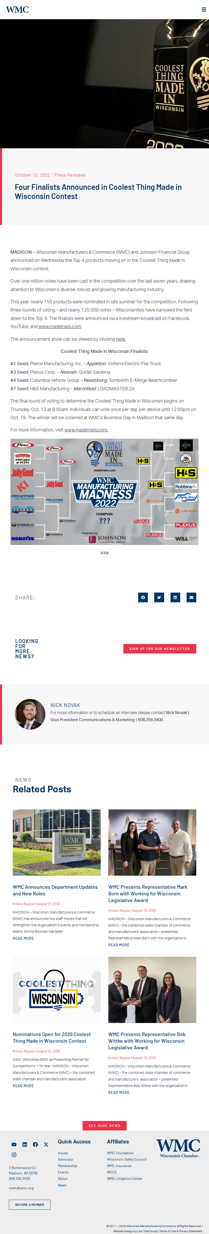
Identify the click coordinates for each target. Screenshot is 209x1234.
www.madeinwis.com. (86, 430)
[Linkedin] (25, 1144)
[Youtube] (14, 1144)
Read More (23, 938)
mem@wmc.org (21, 1188)
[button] (143, 597)
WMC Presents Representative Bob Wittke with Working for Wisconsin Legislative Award (147, 1040)
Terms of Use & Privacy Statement (180, 1231)
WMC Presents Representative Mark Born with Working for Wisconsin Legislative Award (147, 893)
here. (121, 339)
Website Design (123, 1231)
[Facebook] (35, 1144)
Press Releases (70, 174)
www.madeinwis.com (59, 327)
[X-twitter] (46, 1144)
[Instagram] (14, 1155)
